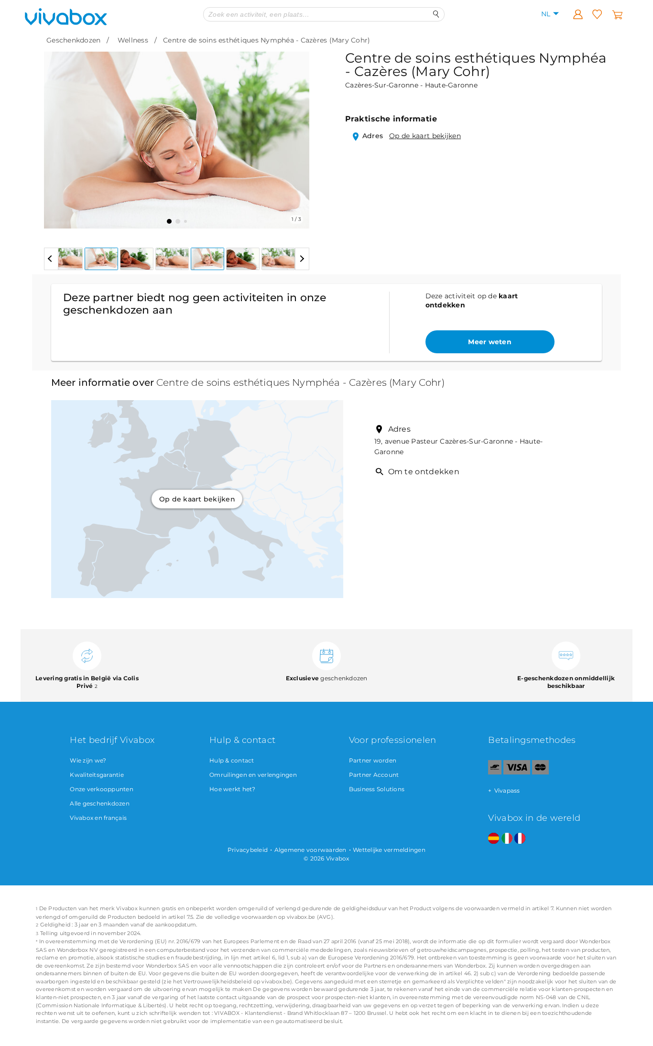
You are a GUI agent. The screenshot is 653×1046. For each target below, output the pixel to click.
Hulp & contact (231, 760)
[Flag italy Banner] (506, 839)
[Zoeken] (436, 14)
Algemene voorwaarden (310, 849)
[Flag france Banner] (519, 839)
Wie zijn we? (88, 760)
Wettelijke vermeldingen (389, 849)
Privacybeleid (248, 849)
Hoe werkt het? (232, 789)
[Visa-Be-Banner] (516, 772)
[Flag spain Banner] (493, 839)
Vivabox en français (98, 817)
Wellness (133, 40)
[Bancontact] (494, 772)
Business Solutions (377, 789)
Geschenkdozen (73, 40)
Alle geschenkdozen (100, 803)
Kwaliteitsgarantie (97, 774)
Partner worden (373, 760)
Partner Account (374, 774)
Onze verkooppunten (101, 789)
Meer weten (490, 342)
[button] (57, 133)
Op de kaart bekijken (425, 135)
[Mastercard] (540, 772)
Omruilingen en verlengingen (253, 774)
